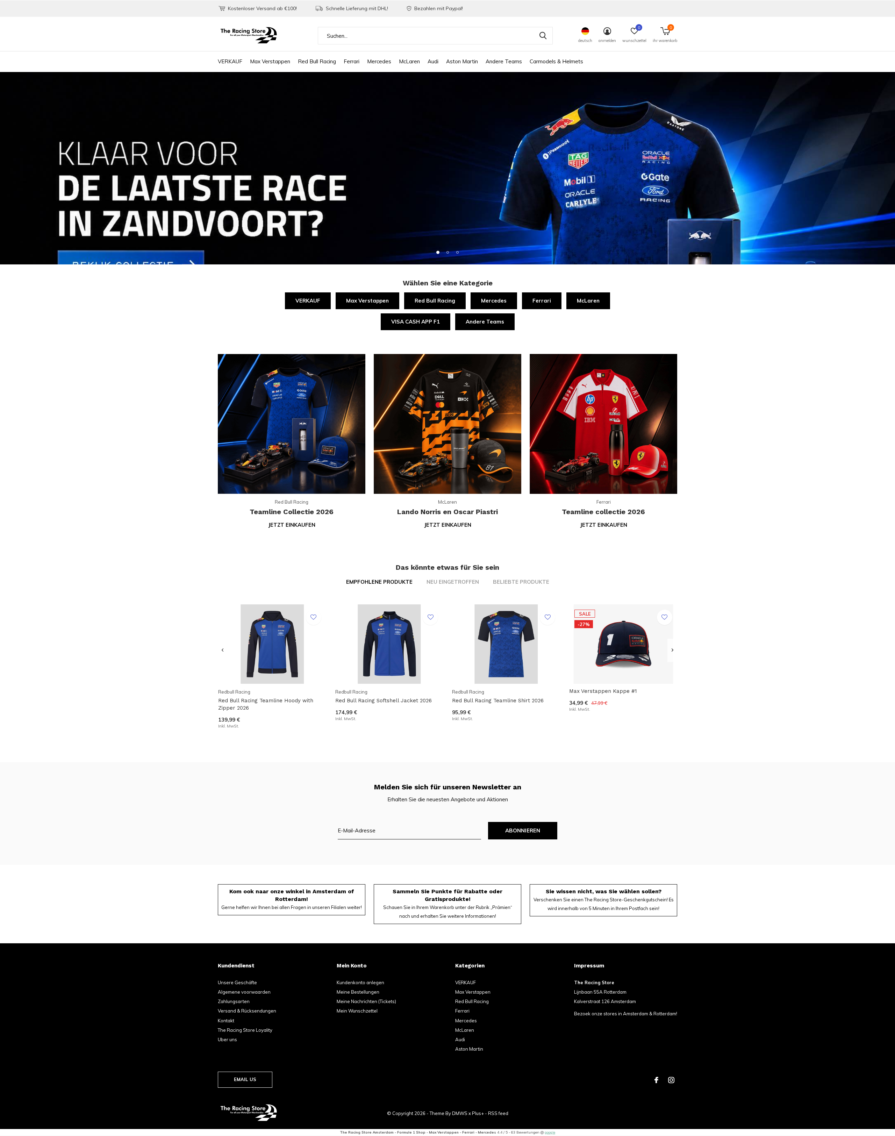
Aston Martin (462, 61)
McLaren (409, 61)
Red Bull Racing (317, 61)
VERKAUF (230, 61)
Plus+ (478, 1113)
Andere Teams (504, 61)
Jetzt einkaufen (291, 524)
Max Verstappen (270, 61)
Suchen (543, 35)
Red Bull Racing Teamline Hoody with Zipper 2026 (265, 704)
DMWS (459, 1113)
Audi (433, 61)
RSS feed (498, 1113)
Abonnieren (522, 830)
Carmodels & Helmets (556, 61)
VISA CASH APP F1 (415, 321)
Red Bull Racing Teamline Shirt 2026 (498, 700)
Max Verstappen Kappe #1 (603, 691)
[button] (438, 252)
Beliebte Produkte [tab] (521, 581)
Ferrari (351, 61)
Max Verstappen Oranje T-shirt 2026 (264, 1036)
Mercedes (379, 61)
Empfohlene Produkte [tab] (379, 581)
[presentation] (222, 650)
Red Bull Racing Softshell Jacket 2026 (383, 700)
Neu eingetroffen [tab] (453, 581)
